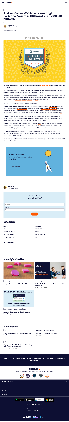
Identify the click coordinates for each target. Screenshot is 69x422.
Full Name (7, 202)
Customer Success (9, 231)
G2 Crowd (18, 139)
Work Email (7, 207)
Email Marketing (9, 237)
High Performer (45, 85)
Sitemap (39, 410)
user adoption (53, 106)
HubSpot (29, 100)
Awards (6, 226)
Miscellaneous (39, 229)
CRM (5, 10)
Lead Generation (9, 240)
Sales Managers (40, 240)
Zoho (36, 100)
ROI (39, 123)
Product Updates (40, 234)
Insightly (24, 100)
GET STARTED (16, 166)
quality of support (28, 118)
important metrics (22, 108)
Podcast (37, 231)
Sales (36, 237)
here (41, 92)
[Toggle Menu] (66, 2)
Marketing (38, 226)
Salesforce (18, 100)
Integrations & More (8, 386)
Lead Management (9, 243)
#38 (61, 113)
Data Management (9, 234)
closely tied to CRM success (49, 108)
